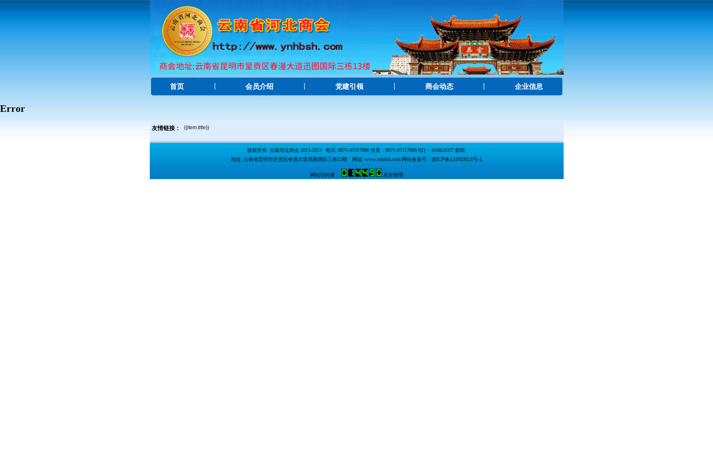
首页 (177, 86)
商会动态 (439, 86)
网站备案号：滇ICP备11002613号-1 (442, 159)
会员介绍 (260, 86)
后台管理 (393, 175)
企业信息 (529, 86)
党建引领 (349, 86)
